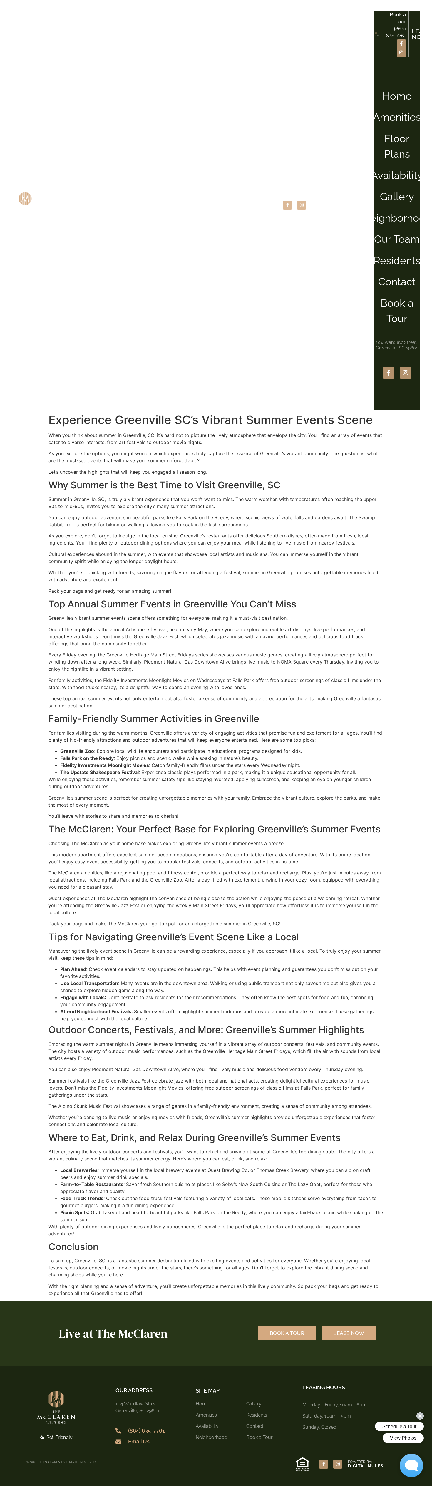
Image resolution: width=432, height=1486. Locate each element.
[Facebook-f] (287, 205)
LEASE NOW (352, 205)
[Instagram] (301, 205)
